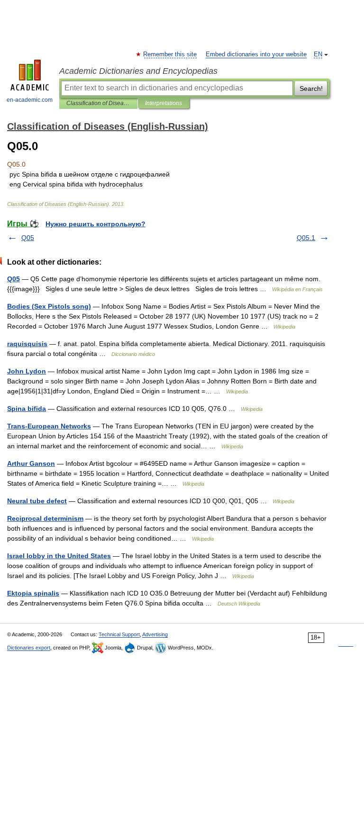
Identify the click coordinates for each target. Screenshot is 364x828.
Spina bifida (26, 408)
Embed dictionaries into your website (256, 54)
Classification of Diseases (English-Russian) (98, 103)
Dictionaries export (28, 647)
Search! (311, 88)
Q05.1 (306, 237)
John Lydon (26, 371)
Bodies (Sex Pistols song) (49, 306)
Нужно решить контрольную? (96, 224)
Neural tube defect (37, 501)
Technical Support (119, 634)
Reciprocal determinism (45, 518)
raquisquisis (27, 343)
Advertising (155, 634)
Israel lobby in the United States (59, 556)
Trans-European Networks (49, 426)
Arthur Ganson (31, 463)
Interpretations (163, 103)
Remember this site (170, 54)
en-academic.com (30, 100)
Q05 (27, 237)
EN (318, 54)
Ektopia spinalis (33, 593)
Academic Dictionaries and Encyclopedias (138, 71)
